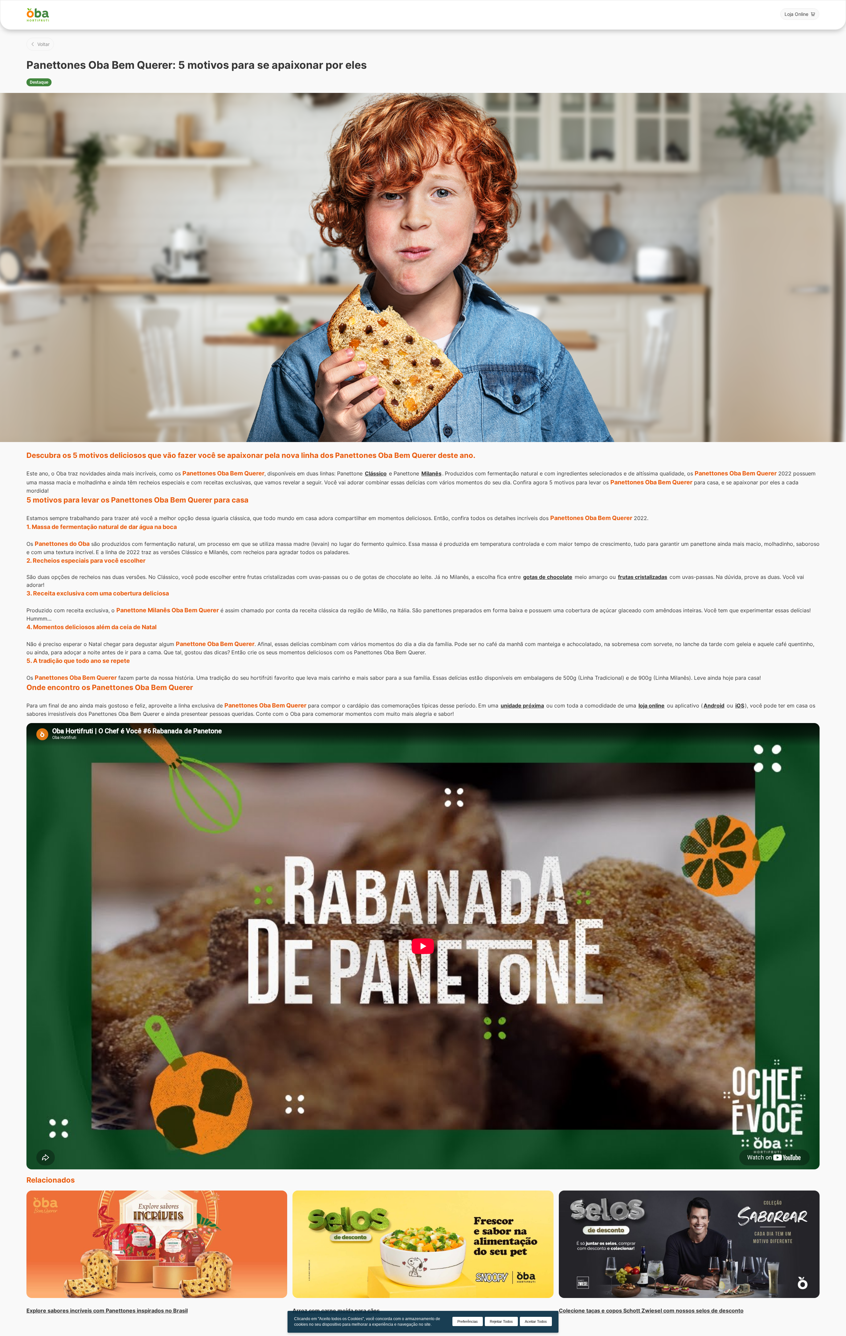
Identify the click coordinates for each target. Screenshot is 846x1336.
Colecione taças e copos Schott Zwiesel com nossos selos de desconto (651, 1310)
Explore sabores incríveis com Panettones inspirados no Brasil (107, 1310)
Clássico (376, 473)
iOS (739, 705)
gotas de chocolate (547, 577)
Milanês (431, 473)
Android (714, 705)
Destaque (39, 82)
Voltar (43, 44)
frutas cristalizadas (642, 577)
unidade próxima (522, 705)
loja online (651, 705)
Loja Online (796, 14)
